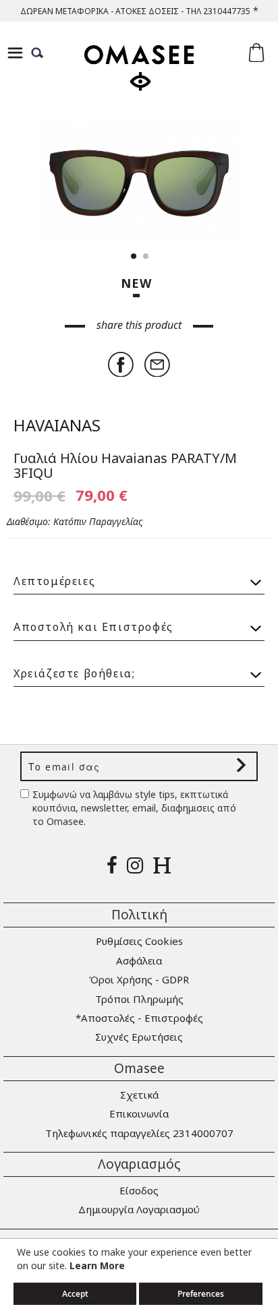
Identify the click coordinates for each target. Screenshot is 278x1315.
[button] (238, 182)
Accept (75, 1293)
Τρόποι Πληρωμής (139, 999)
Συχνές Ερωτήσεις (139, 1036)
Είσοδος (139, 1190)
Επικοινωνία (139, 1113)
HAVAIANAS (57, 425)
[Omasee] (139, 80)
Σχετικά (139, 1094)
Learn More (97, 1265)
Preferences (200, 1293)
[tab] (139, 575)
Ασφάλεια (139, 960)
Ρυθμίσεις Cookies (139, 941)
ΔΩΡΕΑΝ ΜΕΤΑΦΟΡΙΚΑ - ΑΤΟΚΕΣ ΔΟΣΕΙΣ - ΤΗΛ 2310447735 (135, 11)
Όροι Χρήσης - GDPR (139, 979)
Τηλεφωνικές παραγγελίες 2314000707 (139, 1133)
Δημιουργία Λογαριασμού (139, 1209)
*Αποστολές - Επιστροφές (139, 1018)
